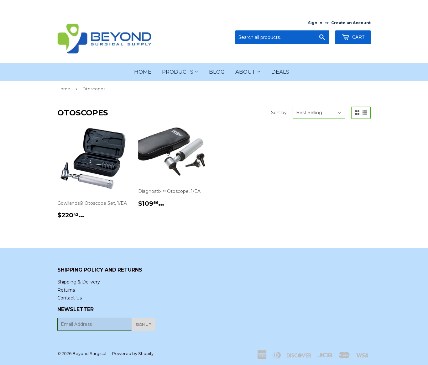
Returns (66, 290)
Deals (280, 72)
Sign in (315, 22)
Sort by (279, 112)
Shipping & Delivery (78, 282)
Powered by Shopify (133, 353)
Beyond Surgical (89, 353)
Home (142, 72)
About (246, 72)
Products (178, 72)
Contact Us (69, 298)
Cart (357, 37)
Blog (217, 72)
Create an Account (351, 22)
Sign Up (143, 324)
